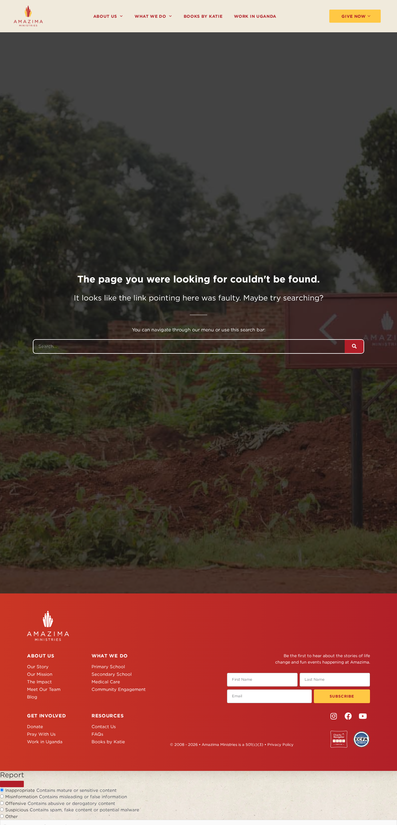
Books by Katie (203, 16)
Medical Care (106, 681)
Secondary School (112, 674)
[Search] (354, 346)
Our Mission (39, 674)
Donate (35, 726)
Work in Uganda (255, 16)
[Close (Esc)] (12, 784)
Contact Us (104, 726)
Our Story (38, 666)
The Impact (39, 681)
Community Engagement (119, 689)
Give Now (353, 16)
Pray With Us (41, 734)
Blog (32, 697)
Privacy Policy (280, 744)
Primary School (108, 666)
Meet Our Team (43, 689)
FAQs (97, 734)
